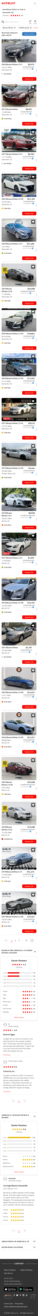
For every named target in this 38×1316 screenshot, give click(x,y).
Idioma (9, 1296)
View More (6, 1055)
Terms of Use (8, 1303)
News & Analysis (10, 1270)
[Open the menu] (34, 3)
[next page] (32, 940)
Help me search (29, 34)
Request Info (29, 79)
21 (26, 940)
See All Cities (9, 1278)
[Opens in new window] (10, 1289)
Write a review (19, 1017)
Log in (34, 1297)
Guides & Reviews (26, 1270)
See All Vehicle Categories (13, 1284)
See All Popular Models (12, 1281)
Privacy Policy (19, 1303)
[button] (30, 21)
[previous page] (6, 940)
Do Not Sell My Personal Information (15, 1306)
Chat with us (8, 1273)
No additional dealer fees (28, 291)
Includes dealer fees (28, 67)
